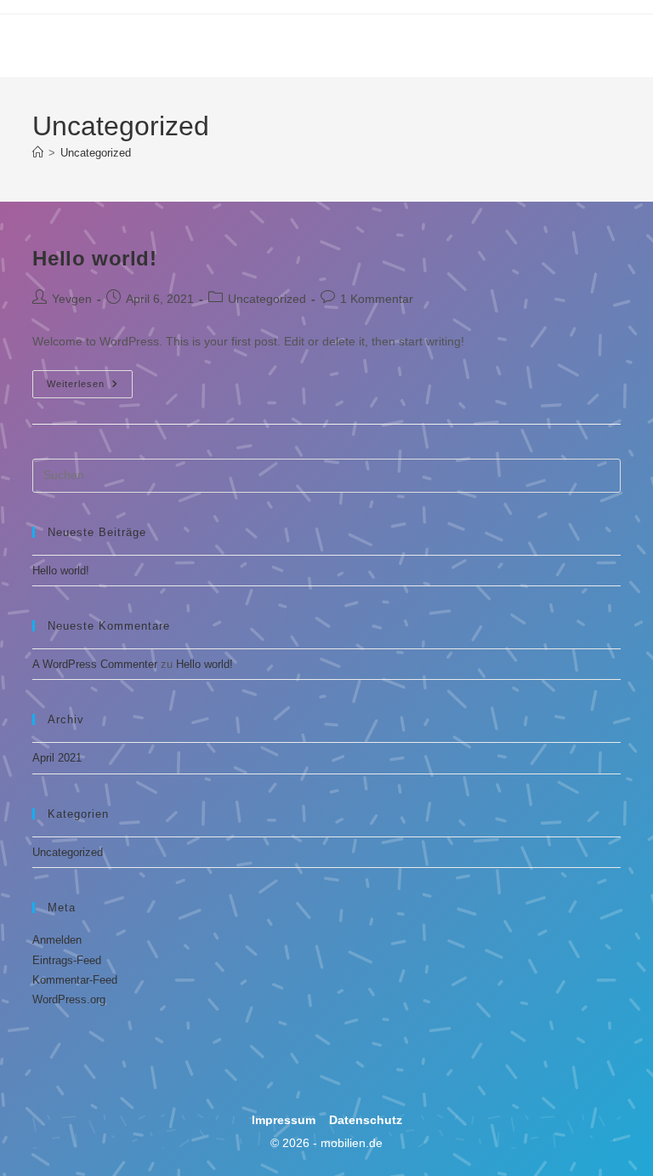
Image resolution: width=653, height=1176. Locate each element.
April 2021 (57, 757)
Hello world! (94, 258)
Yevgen (72, 298)
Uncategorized (95, 152)
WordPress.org (68, 999)
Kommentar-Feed (74, 979)
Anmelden (57, 939)
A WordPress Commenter (94, 664)
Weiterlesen (90, 379)
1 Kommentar (376, 298)
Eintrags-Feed (66, 960)
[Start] (37, 152)
